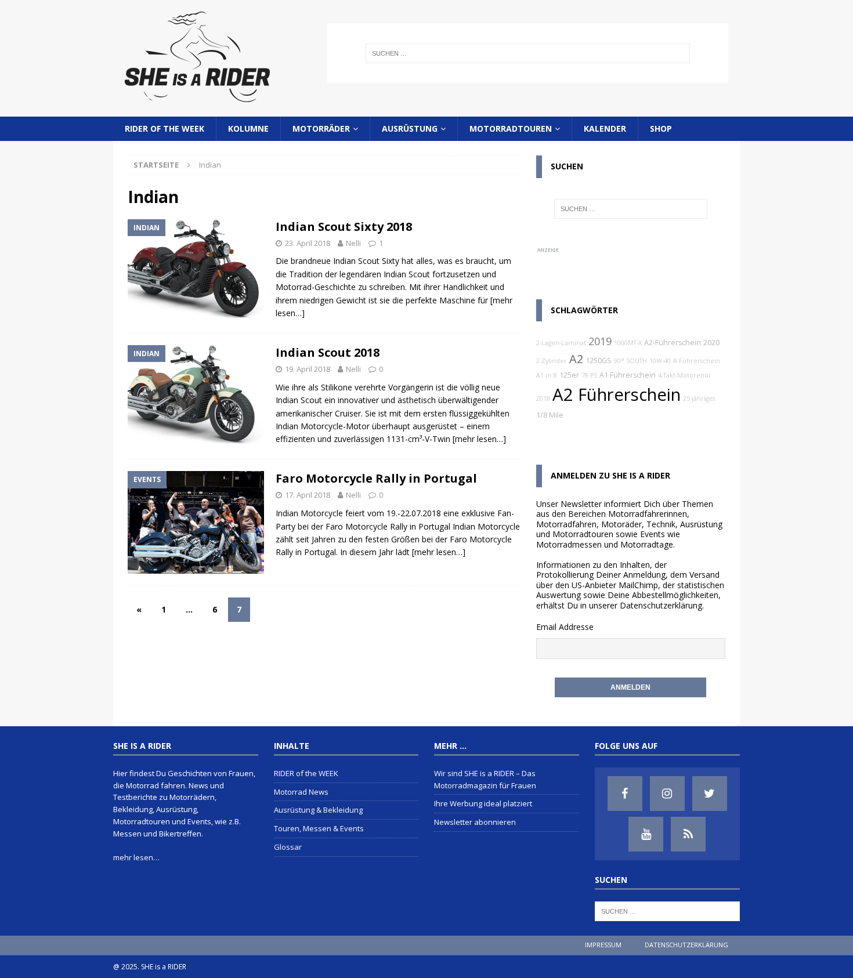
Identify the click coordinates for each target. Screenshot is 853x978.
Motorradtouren (510, 128)
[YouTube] (645, 834)
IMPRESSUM (603, 944)
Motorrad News (301, 792)
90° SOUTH (630, 361)
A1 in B (546, 375)
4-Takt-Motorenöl (684, 375)
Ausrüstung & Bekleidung (318, 810)
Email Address (562, 626)
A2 (576, 359)
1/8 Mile (549, 415)
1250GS (598, 360)
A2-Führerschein (672, 342)
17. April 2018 (307, 495)
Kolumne (248, 128)
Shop (661, 128)
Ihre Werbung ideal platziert (483, 803)
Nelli (353, 243)
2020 (711, 342)
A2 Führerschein (616, 394)
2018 (543, 398)
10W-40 (660, 361)
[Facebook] (625, 793)
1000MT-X (628, 343)
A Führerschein (696, 361)
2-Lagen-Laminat (561, 343)
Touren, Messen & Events (319, 828)
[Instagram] (667, 793)
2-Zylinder (551, 361)
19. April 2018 (307, 369)
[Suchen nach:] (527, 53)
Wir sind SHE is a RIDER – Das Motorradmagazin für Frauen (485, 779)
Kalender (605, 128)
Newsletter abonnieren (475, 822)
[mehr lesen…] (479, 438)
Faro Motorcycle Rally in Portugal (376, 478)
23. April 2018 (307, 243)
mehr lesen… (136, 857)
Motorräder (321, 128)
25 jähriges (699, 398)
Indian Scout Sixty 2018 (344, 226)
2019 (600, 341)
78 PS (589, 375)
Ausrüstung (410, 128)
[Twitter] (709, 793)
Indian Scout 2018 (327, 352)
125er (569, 375)
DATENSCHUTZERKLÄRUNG (686, 944)
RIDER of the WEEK (164, 128)
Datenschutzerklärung (661, 605)
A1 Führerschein (627, 375)
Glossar (288, 847)
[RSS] (688, 834)
